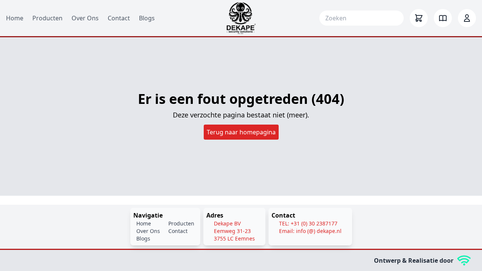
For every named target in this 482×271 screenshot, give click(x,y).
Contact (119, 18)
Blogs (147, 18)
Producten (47, 18)
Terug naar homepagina (241, 132)
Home (14, 18)
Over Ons (85, 18)
